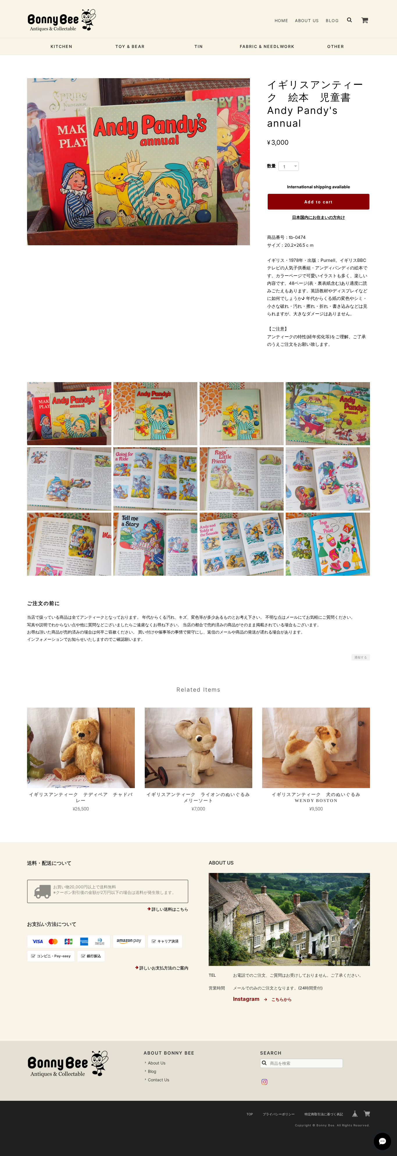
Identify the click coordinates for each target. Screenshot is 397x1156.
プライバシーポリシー (279, 1114)
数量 (271, 165)
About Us (307, 20)
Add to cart (318, 202)
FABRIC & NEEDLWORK (267, 46)
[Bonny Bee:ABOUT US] (289, 919)
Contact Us (158, 1079)
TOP (249, 1114)
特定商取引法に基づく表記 (324, 1114)
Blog (332, 20)
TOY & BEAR (130, 46)
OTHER (335, 46)
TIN (198, 46)
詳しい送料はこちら (170, 909)
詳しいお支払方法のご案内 (164, 967)
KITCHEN (61, 46)
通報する (360, 657)
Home (281, 20)
